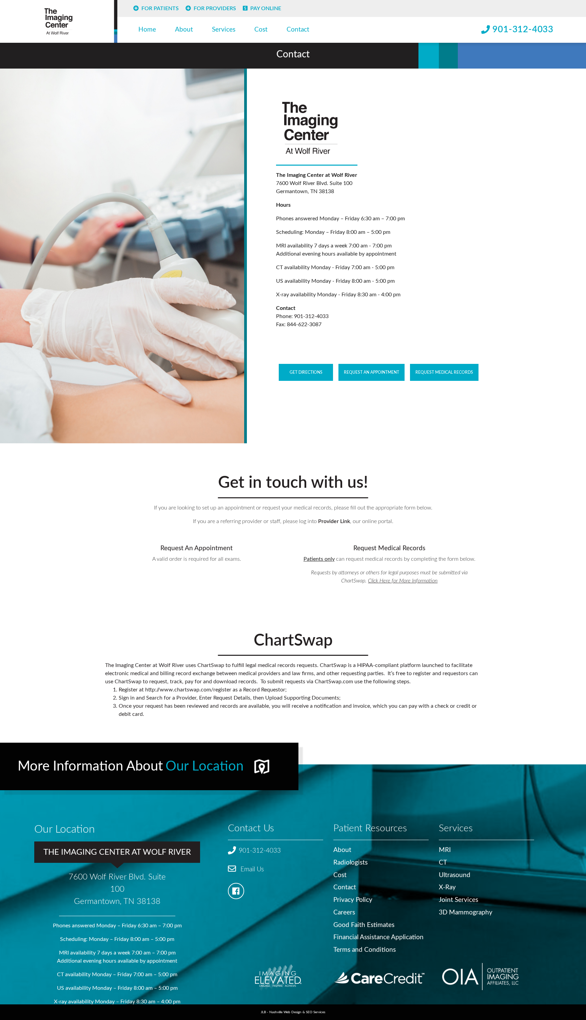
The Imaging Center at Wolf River (117, 852)
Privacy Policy (352, 900)
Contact (298, 29)
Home (147, 29)
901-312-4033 (522, 29)
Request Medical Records (444, 372)
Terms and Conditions (364, 950)
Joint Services (458, 900)
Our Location (204, 766)
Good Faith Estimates (363, 925)
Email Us (251, 869)
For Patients (160, 8)
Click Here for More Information (402, 580)
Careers (344, 912)
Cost (261, 29)
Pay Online (265, 8)
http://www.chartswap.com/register (188, 689)
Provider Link (334, 521)
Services (223, 29)
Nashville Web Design (285, 1012)
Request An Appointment (371, 372)
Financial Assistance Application (378, 937)
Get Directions (306, 372)
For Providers (215, 8)
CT (443, 862)
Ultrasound (454, 875)
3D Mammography (465, 912)
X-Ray (447, 887)
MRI (445, 850)
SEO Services (315, 1012)
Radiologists (350, 862)
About (184, 29)
